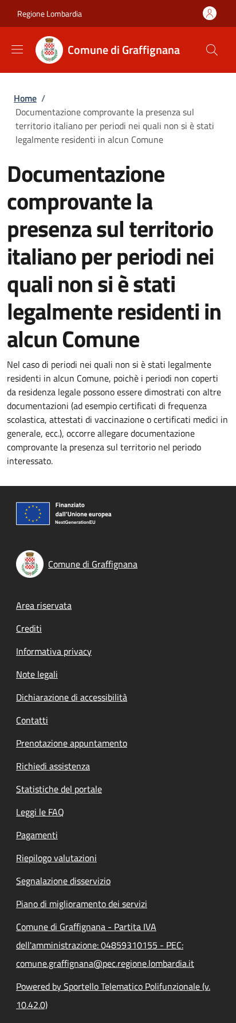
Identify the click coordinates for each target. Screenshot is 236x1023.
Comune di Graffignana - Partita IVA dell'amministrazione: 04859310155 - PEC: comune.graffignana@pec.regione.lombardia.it (105, 945)
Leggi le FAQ (40, 812)
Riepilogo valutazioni (56, 858)
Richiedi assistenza (53, 766)
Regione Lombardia (49, 13)
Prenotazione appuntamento (71, 743)
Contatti (32, 720)
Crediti (29, 628)
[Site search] (212, 50)
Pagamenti (37, 835)
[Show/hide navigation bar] (17, 49)
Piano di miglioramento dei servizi (81, 904)
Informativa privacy (54, 651)
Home (25, 98)
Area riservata (44, 605)
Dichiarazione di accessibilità (71, 697)
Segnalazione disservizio (63, 881)
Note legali (37, 674)
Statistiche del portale (59, 789)
